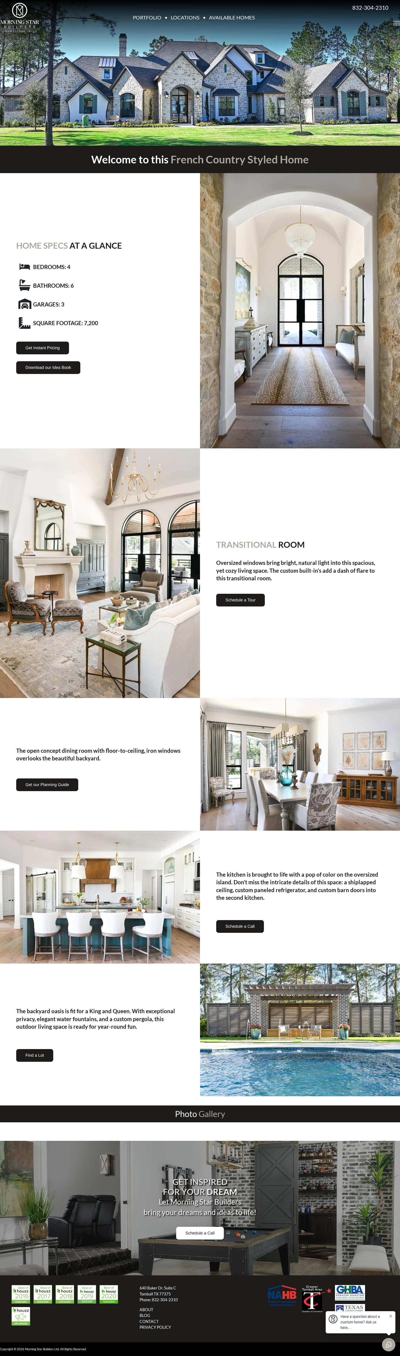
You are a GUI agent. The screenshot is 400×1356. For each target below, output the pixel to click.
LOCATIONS (185, 17)
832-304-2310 (370, 7)
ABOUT (146, 1309)
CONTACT (149, 1321)
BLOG (145, 1315)
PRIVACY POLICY (155, 1327)
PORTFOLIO (147, 17)
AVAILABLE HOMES (232, 17)
